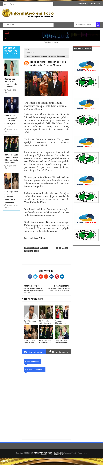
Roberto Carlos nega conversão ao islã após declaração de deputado (11, 120)
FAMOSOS (43, 248)
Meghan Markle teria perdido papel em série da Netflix (10, 82)
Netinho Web (58, 455)
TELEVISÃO (30, 53)
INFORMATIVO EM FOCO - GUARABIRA (49, 453)
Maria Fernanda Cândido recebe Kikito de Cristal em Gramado (11, 158)
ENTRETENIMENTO (31, 248)
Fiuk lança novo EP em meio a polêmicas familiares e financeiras (11, 196)
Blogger (56, 42)
